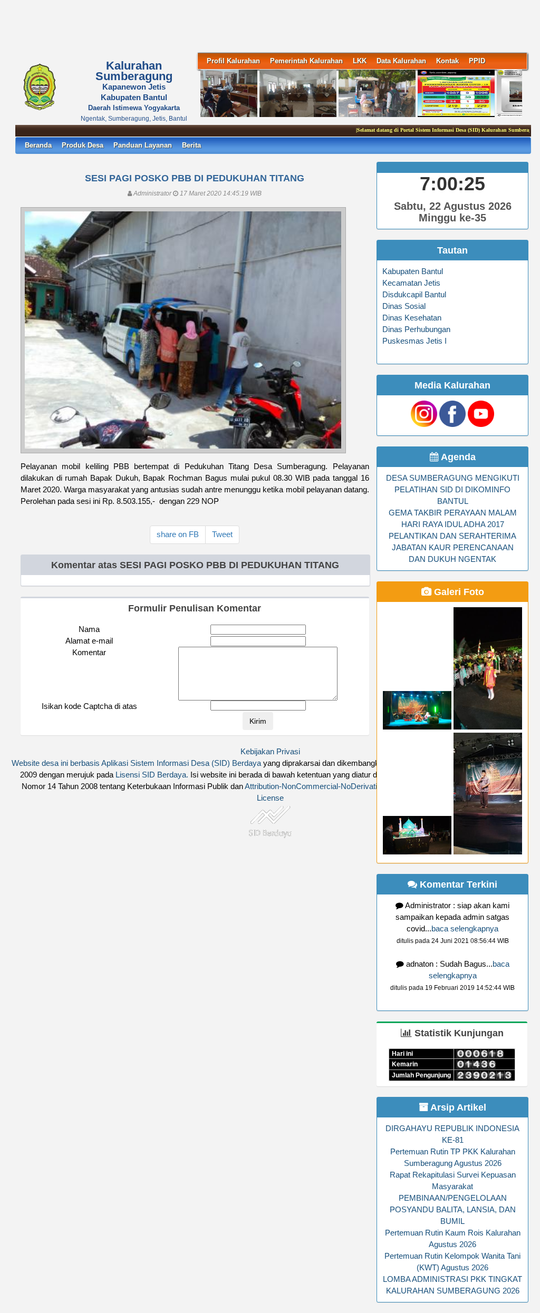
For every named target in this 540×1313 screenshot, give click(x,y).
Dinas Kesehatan (411, 318)
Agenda (457, 457)
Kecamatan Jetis (411, 283)
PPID (477, 61)
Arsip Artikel (457, 1107)
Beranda (38, 145)
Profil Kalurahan (233, 61)
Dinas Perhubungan (416, 329)
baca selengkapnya (464, 929)
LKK (360, 61)
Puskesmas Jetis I (414, 341)
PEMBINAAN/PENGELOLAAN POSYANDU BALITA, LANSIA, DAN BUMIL (453, 1210)
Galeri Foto (457, 592)
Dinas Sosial (404, 306)
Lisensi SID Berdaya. (151, 775)
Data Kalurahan (401, 61)
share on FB (178, 534)
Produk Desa (82, 145)
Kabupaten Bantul (412, 271)
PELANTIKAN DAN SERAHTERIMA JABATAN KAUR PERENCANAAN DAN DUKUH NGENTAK (452, 547)
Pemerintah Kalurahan (306, 61)
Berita (191, 145)
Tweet (222, 534)
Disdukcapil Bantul (414, 294)
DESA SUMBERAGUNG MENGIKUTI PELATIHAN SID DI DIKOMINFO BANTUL (452, 489)
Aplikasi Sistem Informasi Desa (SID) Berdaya (181, 763)
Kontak (447, 61)
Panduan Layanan (142, 145)
